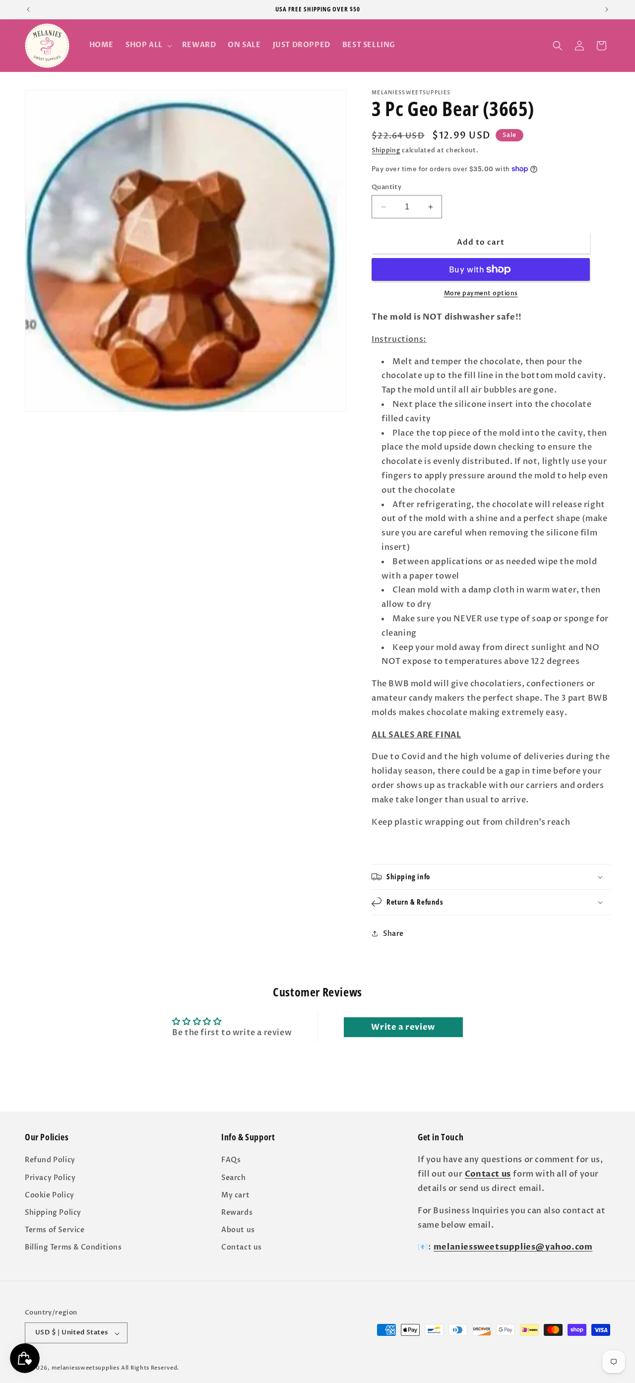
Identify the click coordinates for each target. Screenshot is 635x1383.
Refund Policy (50, 1160)
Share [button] (393, 933)
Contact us (241, 1247)
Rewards (237, 1212)
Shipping (386, 150)
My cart (235, 1195)
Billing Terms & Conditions (73, 1247)
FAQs (231, 1160)
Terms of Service (55, 1230)
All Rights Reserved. (150, 1368)
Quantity (386, 187)
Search (233, 1177)
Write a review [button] (403, 1027)
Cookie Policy (49, 1195)
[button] (148, 45)
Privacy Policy (50, 1177)
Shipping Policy (53, 1212)
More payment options (481, 293)
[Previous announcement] (28, 9)
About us (238, 1230)
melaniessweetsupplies (86, 1368)
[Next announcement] (607, 9)
